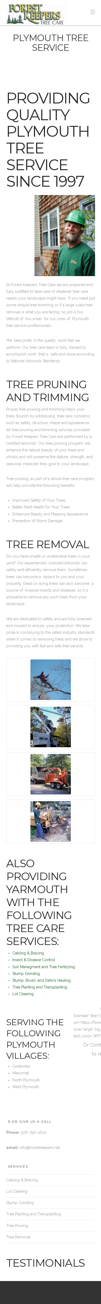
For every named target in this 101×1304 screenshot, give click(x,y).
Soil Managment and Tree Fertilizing (43, 967)
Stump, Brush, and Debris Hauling (41, 980)
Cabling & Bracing (28, 953)
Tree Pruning (17, 1225)
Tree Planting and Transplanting (39, 987)
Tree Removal (18, 1237)
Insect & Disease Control (33, 960)
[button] (92, 12)
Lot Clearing (23, 994)
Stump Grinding (26, 973)
